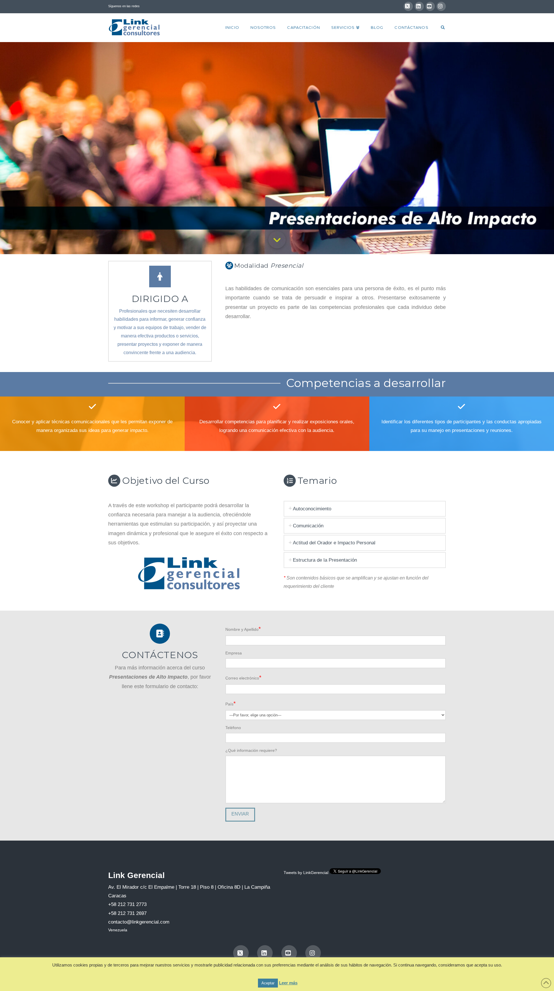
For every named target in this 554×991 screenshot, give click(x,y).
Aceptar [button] (267, 983)
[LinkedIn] (419, 6)
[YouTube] (430, 6)
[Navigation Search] (440, 27)
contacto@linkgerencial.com (138, 922)
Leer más (288, 982)
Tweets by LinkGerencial (306, 872)
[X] (408, 6)
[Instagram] (441, 6)
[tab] (364, 508)
